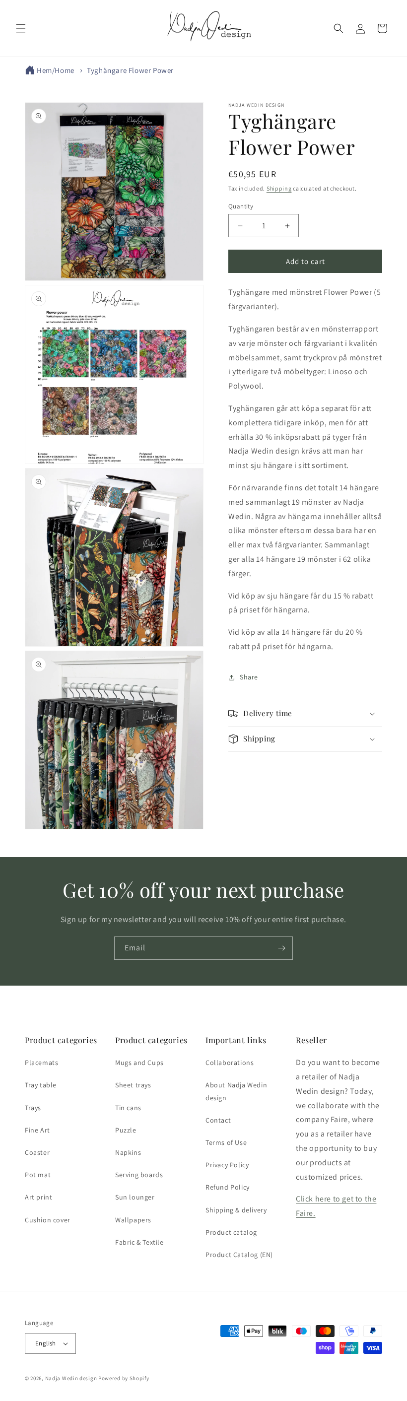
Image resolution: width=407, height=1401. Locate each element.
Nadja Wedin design (71, 1378)
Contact (218, 1120)
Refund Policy (227, 1187)
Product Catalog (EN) (239, 1254)
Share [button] (249, 676)
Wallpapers (133, 1219)
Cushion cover (47, 1219)
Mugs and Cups (139, 1062)
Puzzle (125, 1130)
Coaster (37, 1152)
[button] (21, 28)
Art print (38, 1197)
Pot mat (38, 1174)
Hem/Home (55, 70)
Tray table (41, 1084)
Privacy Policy (227, 1164)
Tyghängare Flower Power (130, 70)
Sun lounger (135, 1197)
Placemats (41, 1062)
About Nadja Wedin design (236, 1091)
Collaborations (229, 1062)
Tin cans (128, 1107)
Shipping (279, 188)
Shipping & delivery (236, 1209)
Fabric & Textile (139, 1242)
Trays (33, 1107)
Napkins (128, 1152)
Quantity (240, 206)
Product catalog (231, 1232)
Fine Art (37, 1130)
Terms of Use (226, 1142)
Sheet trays (133, 1084)
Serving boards (139, 1174)
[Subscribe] (281, 948)
